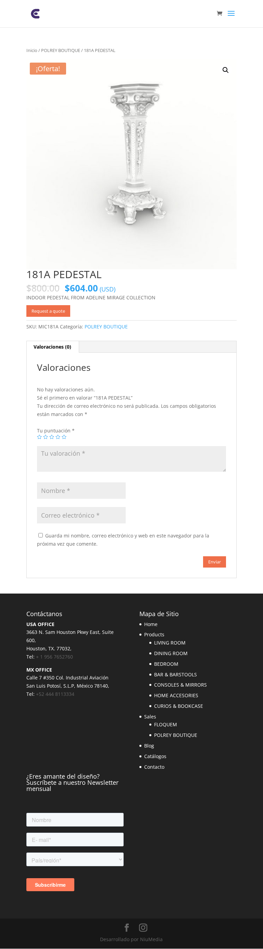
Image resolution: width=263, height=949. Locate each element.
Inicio (31, 50)
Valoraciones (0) (52, 346)
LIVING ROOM (170, 642)
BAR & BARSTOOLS (175, 674)
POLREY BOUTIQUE (60, 50)
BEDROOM (166, 664)
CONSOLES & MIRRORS (180, 684)
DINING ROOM (171, 653)
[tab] (52, 347)
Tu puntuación (56, 430)
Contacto (154, 767)
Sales (150, 716)
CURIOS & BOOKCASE (178, 706)
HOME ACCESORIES (176, 695)
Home (151, 624)
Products (154, 634)
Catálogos (155, 756)
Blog (149, 745)
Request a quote (48, 311)
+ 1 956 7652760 (54, 656)
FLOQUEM (165, 724)
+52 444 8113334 (55, 694)
